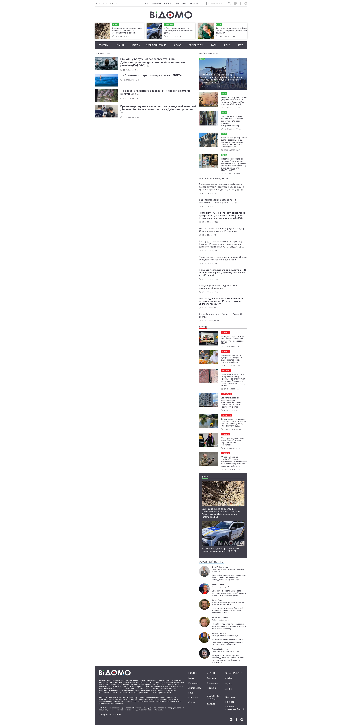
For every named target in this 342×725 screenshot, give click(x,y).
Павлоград (194, 3)
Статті (134, 45)
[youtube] (245, 3)
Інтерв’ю (211, 688)
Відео (227, 45)
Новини (120, 45)
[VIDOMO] (171, 15)
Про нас (229, 701)
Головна (103, 45)
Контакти (230, 697)
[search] (229, 3)
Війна (191, 678)
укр (111, 3)
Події (191, 692)
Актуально (212, 683)
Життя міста (194, 688)
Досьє (177, 45)
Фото (214, 45)
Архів (240, 45)
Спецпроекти (196, 45)
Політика (193, 683)
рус (116, 3)
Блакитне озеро (103, 53)
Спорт (191, 702)
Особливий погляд (156, 45)
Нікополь (168, 3)
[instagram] (235, 3)
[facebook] (240, 3)
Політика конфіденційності (234, 708)
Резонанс (212, 678)
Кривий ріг (157, 3)
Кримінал (193, 697)
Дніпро (146, 3)
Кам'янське (181, 3)
